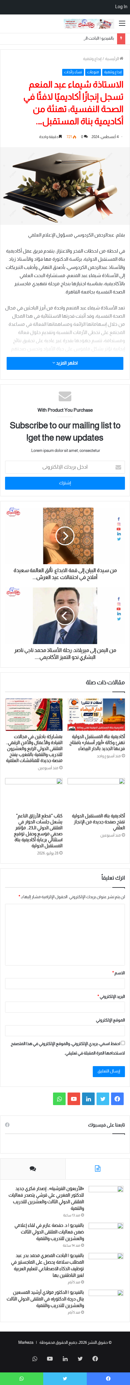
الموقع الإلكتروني (110, 1020)
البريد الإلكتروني (111, 997)
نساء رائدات (73, 72)
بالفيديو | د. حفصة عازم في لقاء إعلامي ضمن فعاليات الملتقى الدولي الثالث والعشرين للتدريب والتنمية (49, 1232)
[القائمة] (122, 26)
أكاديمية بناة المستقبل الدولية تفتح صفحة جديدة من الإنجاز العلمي (98, 822)
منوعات (93, 72)
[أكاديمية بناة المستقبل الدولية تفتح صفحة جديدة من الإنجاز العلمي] (96, 794)
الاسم (118, 973)
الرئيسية (112, 59)
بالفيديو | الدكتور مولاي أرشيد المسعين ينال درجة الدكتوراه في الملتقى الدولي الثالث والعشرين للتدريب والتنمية (45, 1299)
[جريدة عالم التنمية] (89, 24)
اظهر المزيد (66, 363)
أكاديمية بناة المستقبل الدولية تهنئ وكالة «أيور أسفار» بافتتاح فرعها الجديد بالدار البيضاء (97, 743)
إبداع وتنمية (92, 59)
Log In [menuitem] (121, 7)
